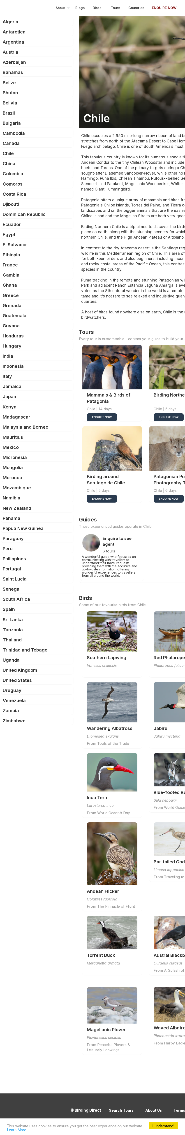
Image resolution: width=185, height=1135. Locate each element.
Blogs (80, 8)
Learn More (16, 1129)
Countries (136, 8)
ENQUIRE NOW (102, 417)
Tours (115, 8)
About (60, 8)
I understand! (163, 1125)
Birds (97, 8)
